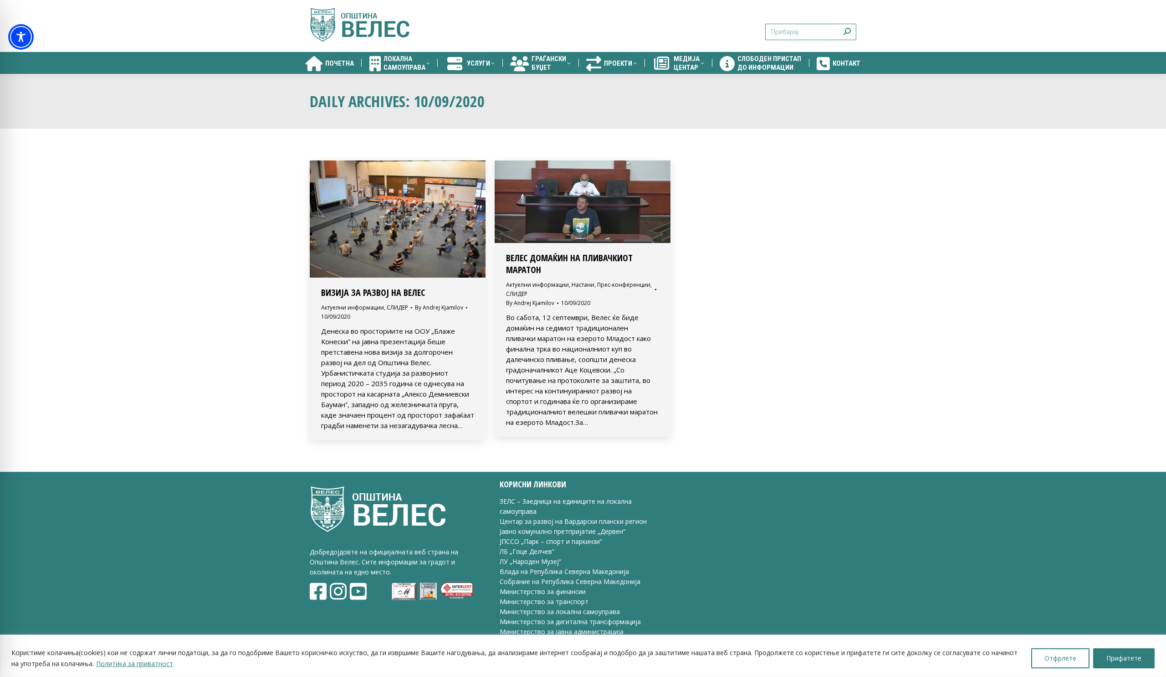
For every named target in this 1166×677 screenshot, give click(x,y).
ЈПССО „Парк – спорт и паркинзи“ (551, 541)
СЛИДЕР (397, 307)
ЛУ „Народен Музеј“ (530, 561)
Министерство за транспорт (545, 601)
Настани (583, 285)
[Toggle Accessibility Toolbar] (21, 37)
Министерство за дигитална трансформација (570, 621)
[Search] (847, 26)
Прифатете (1123, 658)
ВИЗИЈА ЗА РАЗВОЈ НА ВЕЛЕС (373, 292)
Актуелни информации (352, 307)
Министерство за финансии (543, 591)
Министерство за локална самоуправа (560, 611)
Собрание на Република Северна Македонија (570, 581)
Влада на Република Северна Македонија (564, 571)
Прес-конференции (623, 285)
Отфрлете (1060, 658)
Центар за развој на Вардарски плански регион (573, 521)
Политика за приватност (134, 663)
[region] (583, 656)
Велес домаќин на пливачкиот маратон (569, 264)
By (439, 307)
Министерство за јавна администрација (562, 631)
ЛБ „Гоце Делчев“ (527, 551)
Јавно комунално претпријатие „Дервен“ (562, 531)
